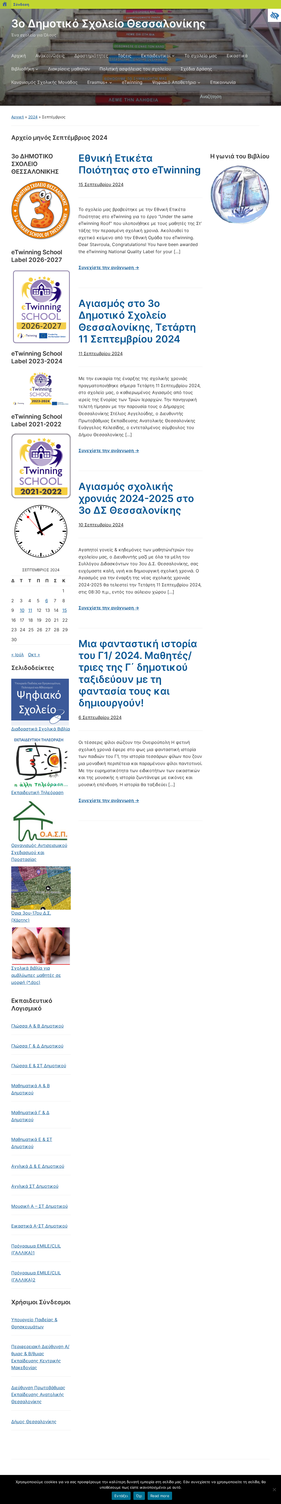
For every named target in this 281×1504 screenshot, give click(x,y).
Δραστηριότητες (91, 55)
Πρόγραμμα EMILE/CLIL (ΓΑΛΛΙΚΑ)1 (36, 1249)
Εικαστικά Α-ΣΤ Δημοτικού (39, 1226)
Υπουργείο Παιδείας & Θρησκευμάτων (34, 1323)
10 (22, 610)
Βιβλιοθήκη (22, 69)
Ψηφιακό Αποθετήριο (174, 82)
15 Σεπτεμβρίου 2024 (100, 184)
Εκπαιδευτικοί (155, 55)
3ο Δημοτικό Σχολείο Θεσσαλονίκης (108, 23)
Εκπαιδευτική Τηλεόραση (37, 792)
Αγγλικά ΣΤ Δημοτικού (34, 1186)
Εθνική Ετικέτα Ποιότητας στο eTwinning (139, 164)
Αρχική (18, 55)
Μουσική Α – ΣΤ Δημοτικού (39, 1206)
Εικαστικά (237, 55)
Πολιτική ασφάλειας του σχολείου (135, 69)
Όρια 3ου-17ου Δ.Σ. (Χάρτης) (31, 916)
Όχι (139, 1496)
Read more (159, 1496)
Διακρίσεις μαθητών (69, 69)
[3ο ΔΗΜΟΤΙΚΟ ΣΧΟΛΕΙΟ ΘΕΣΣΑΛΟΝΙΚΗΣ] (41, 210)
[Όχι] (274, 1489)
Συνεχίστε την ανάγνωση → (108, 267)
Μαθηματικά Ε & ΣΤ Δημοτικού (31, 1143)
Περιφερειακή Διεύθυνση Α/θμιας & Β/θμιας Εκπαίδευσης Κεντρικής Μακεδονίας (40, 1357)
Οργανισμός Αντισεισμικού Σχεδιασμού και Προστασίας (39, 852)
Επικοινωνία (223, 82)
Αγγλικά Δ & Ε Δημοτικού (37, 1166)
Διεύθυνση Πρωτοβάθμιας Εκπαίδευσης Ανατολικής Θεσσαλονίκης (38, 1394)
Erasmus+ (97, 82)
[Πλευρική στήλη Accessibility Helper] (274, 15)
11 (30, 610)
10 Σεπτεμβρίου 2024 (100, 524)
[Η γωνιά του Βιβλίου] (240, 195)
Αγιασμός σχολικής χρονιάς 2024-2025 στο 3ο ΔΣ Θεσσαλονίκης (136, 498)
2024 (33, 117)
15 (64, 610)
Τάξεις (124, 55)
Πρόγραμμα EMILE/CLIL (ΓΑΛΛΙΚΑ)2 (36, 1276)
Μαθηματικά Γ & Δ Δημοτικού (30, 1116)
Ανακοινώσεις (50, 55)
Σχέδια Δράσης (196, 69)
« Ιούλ (17, 654)
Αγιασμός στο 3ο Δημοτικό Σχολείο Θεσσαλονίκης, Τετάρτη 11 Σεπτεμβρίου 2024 (137, 321)
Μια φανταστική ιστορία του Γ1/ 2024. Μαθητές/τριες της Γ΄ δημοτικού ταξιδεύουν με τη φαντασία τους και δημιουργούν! (137, 673)
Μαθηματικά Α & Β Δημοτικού (30, 1089)
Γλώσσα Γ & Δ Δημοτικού (37, 1046)
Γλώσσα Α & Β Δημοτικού (37, 1026)
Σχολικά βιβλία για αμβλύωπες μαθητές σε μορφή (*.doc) (36, 975)
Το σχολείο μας (200, 55)
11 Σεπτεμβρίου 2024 (100, 353)
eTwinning (132, 82)
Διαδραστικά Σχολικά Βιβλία (40, 729)
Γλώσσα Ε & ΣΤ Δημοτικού (38, 1065)
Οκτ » (34, 654)
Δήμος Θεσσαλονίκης (34, 1421)
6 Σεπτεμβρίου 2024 (100, 717)
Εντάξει (121, 1496)
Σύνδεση (21, 4)
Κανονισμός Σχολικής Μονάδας (44, 82)
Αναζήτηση (263, 96)
